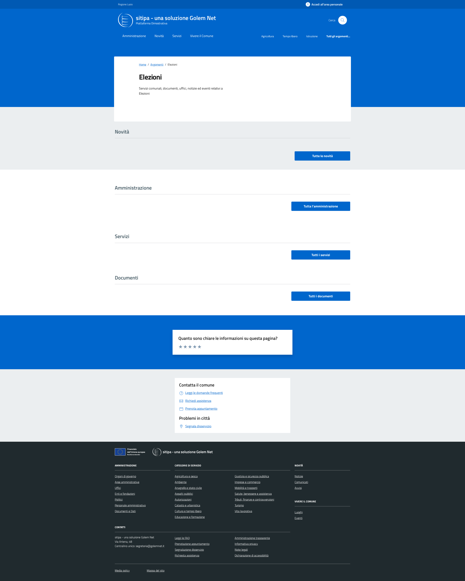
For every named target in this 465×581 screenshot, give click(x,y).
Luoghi (299, 512)
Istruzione (312, 36)
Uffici (118, 488)
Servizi (176, 35)
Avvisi (298, 488)
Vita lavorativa (243, 511)
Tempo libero (290, 36)
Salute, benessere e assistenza (253, 493)
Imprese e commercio (247, 482)
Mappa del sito (155, 570)
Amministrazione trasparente (252, 538)
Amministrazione (134, 35)
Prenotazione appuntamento (192, 544)
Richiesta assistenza (187, 555)
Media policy (122, 570)
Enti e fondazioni (125, 493)
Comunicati (301, 482)
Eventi (298, 518)
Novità (159, 35)
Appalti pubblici (184, 493)
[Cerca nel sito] (342, 20)
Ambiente (181, 482)
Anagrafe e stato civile (188, 488)
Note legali (241, 549)
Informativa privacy (246, 544)
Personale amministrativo (130, 505)
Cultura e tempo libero (188, 511)
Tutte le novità (322, 155)
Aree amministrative (127, 482)
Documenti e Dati (125, 511)
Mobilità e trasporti (246, 488)
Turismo (239, 505)
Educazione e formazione (190, 517)
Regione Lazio (125, 4)
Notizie (299, 476)
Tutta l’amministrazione (321, 206)
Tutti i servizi (321, 254)
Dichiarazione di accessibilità (251, 555)
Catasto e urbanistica (187, 505)
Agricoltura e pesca (186, 476)
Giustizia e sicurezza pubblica (252, 476)
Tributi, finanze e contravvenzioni (254, 499)
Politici (119, 499)
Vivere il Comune (201, 35)
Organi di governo (125, 476)
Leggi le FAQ (182, 538)
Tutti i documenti (321, 296)
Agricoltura (267, 36)
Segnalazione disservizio (189, 549)
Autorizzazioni (183, 499)
